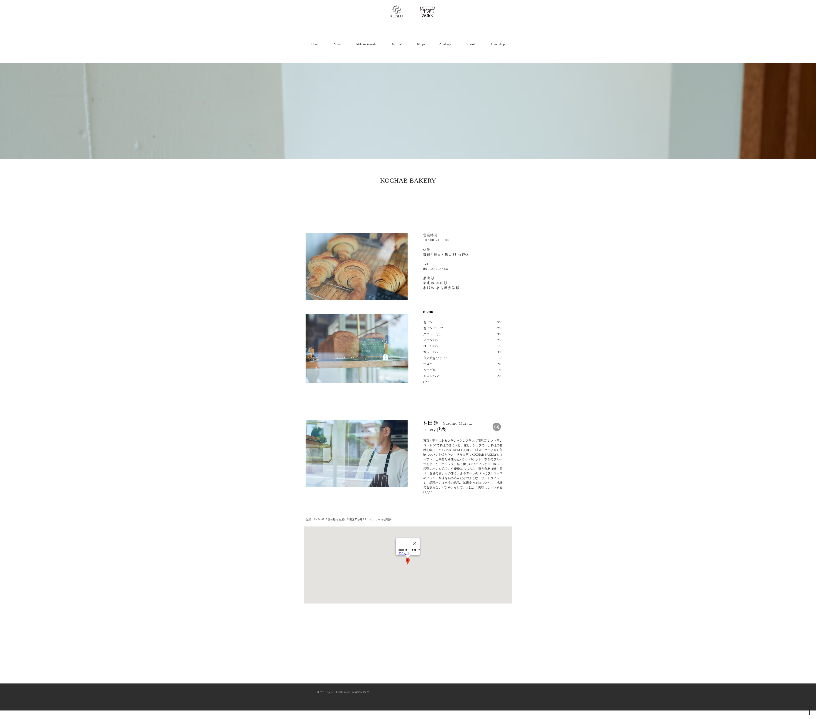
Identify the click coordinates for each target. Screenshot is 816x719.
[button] (396, 44)
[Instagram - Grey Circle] (497, 427)
